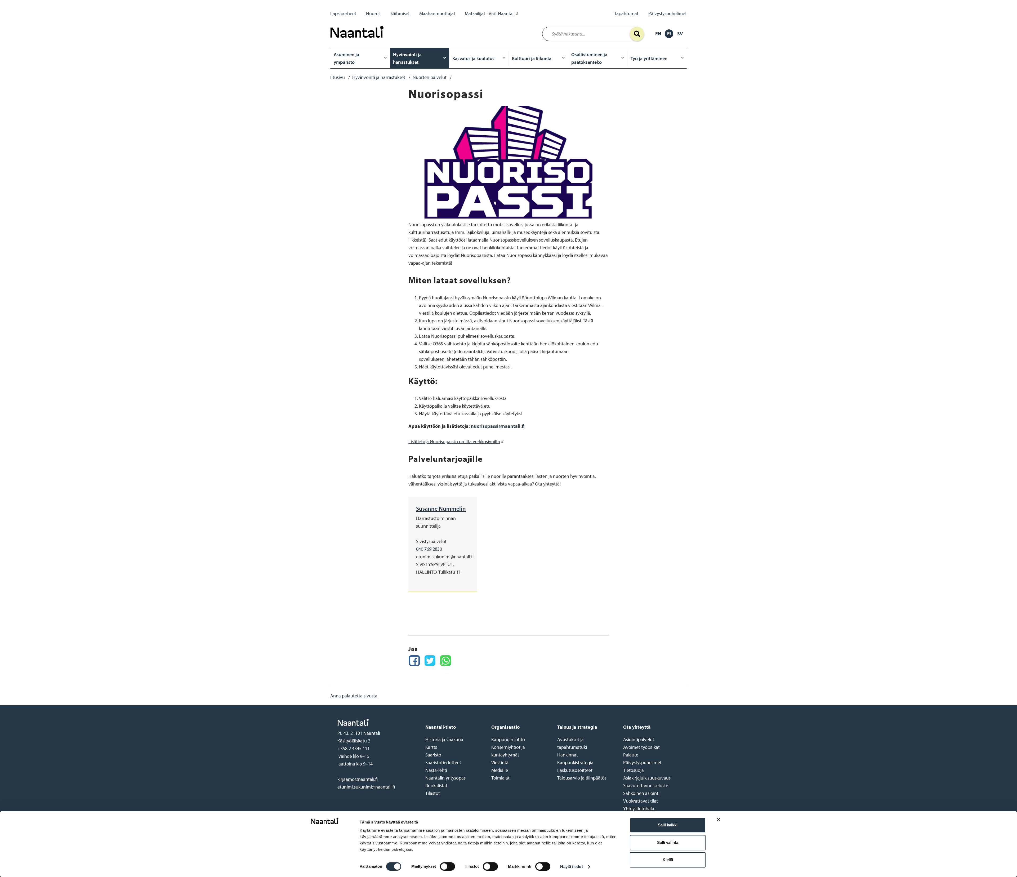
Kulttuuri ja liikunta (531, 58)
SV (680, 33)
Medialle (499, 770)
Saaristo (433, 755)
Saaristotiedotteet (443, 762)
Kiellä (668, 859)
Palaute (630, 755)
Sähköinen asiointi (641, 793)
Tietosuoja (633, 770)
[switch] (447, 866)
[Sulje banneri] (718, 823)
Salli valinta (667, 842)
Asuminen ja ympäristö (346, 58)
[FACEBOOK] (414, 660)
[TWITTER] (430, 660)
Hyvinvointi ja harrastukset (407, 58)
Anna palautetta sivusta (353, 696)
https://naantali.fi (376, 722)
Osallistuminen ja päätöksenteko (589, 58)
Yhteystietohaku (639, 808)
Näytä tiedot (571, 866)
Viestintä (499, 762)
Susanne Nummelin (441, 508)
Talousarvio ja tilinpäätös (581, 778)
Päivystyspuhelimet (667, 13)
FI (669, 33)
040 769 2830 (429, 549)
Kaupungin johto (508, 739)
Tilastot (432, 793)
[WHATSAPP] (445, 660)
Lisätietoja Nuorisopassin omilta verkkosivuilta (454, 441)
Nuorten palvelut (430, 77)
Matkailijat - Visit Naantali (490, 13)
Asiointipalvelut (638, 739)
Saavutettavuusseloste (645, 785)
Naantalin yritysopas (445, 778)
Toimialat (500, 778)
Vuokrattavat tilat (640, 801)
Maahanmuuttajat (437, 13)
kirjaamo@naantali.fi (357, 779)
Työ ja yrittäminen (649, 58)
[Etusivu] (358, 39)
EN (658, 33)
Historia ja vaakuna (444, 739)
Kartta (431, 747)
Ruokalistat (436, 785)
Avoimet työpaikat (641, 747)
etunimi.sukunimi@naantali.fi (366, 787)
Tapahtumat (626, 13)
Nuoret (373, 13)
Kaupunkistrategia (575, 762)
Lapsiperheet (343, 13)
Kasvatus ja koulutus (473, 58)
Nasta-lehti (436, 770)
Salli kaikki (667, 825)
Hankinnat (567, 755)
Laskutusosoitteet (574, 770)
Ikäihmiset (400, 13)
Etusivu (337, 77)
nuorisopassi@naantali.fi (498, 426)
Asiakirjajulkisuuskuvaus (647, 778)
